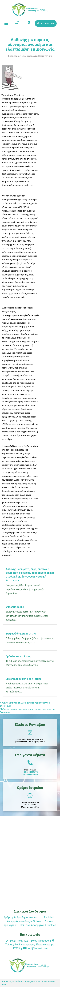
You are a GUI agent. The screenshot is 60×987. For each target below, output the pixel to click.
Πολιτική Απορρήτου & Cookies (38, 925)
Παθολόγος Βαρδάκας (11, 981)
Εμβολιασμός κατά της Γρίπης (23, 679)
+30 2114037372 (30, 772)
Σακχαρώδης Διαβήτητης (21, 633)
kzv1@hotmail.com (37, 948)
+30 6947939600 (30, 774)
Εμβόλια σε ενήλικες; (18, 656)
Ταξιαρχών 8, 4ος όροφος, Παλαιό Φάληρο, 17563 (30, 946)
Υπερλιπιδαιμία (15, 607)
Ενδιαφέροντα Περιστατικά (37, 56)
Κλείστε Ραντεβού (45, 23)
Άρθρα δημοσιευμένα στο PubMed (33, 917)
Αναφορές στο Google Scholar (24, 921)
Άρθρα (7, 917)
